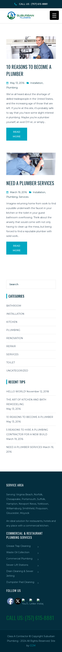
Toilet (10, 362)
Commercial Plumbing (19, 558)
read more (17, 134)
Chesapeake (13, 499)
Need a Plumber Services (30, 183)
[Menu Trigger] (54, 15)
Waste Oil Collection (17, 552)
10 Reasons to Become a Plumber (29, 417)
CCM (33, 645)
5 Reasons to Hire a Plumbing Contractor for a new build (27, 432)
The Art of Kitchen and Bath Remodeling (26, 402)
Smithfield (28, 508)
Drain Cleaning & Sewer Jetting (19, 573)
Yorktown (42, 503)
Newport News (27, 503)
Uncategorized (17, 370)
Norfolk (38, 494)
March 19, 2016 (18, 192)
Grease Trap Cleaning (18, 546)
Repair (11, 346)
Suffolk (41, 499)
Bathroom (13, 305)
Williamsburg (13, 508)
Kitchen (11, 321)
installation (36, 82)
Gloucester (12, 513)
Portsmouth (29, 499)
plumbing (12, 87)
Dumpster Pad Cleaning (20, 582)
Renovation (14, 338)
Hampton (12, 503)
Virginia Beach (24, 494)
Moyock (24, 513)
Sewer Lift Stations (17, 564)
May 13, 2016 (17, 82)
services (23, 196)
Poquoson (41, 508)
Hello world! (16, 391)
